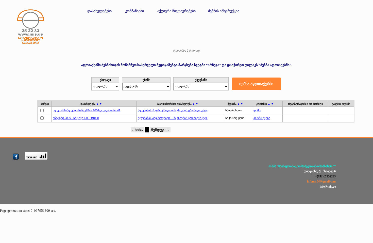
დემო (257, 110)
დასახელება (91, 103)
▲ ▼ (99, 103)
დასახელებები (99, 11)
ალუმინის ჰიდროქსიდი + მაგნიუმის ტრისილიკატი (173, 110)
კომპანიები (134, 11)
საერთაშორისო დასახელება (177, 103)
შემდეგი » (160, 130)
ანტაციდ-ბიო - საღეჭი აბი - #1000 (76, 117)
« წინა (137, 130)
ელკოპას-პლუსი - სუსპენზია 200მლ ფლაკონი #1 (86, 110)
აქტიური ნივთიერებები (176, 11)
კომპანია (265, 103)
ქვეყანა (235, 103)
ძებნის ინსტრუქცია (223, 11)
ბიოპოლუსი (261, 117)
